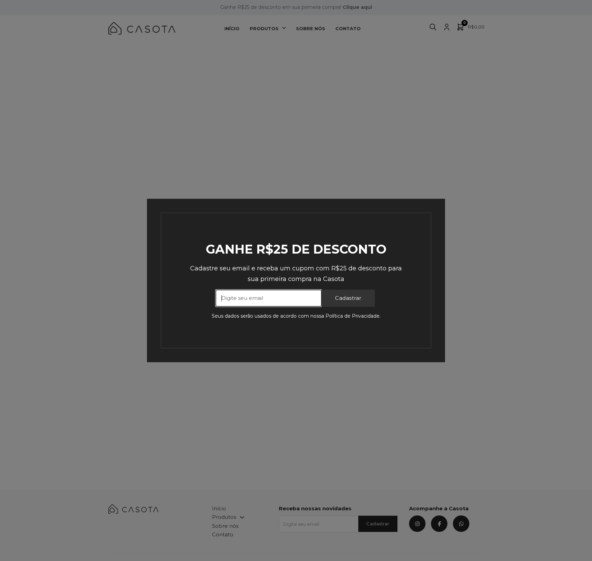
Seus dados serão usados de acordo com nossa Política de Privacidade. (296, 316)
